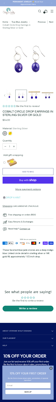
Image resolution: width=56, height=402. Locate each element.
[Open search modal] (40, 11)
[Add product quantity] (14, 146)
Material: (15, 128)
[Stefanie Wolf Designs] (9, 11)
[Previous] (4, 3)
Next (51, 22)
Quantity (7, 140)
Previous (42, 22)
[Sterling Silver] (5, 133)
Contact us (25, 228)
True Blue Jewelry (20, 22)
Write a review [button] (28, 308)
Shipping (7, 206)
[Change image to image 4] (47, 95)
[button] (9, 106)
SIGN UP (28, 392)
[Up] (5, 95)
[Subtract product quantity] (5, 146)
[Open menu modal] (52, 11)
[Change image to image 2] (21, 95)
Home (5, 22)
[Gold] (10, 133)
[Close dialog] (51, 368)
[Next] (52, 3)
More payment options (28, 189)
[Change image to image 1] (8, 95)
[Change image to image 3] (34, 95)
